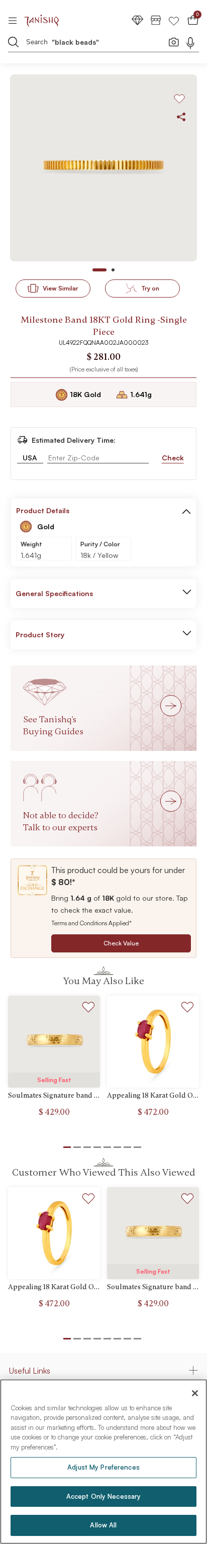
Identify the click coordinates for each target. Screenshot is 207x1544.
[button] (186, 511)
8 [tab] (137, 1338)
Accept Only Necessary (103, 1496)
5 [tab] (107, 1338)
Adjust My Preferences (103, 1467)
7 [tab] (127, 1338)
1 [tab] (67, 1338)
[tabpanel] (103, 167)
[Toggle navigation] (16, 20)
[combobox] (96, 43)
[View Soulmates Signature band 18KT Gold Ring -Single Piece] (54, 1042)
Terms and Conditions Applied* (91, 923)
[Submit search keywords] (14, 41)
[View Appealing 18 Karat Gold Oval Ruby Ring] (153, 1042)
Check (173, 457)
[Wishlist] (174, 20)
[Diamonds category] (138, 20)
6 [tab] (117, 1338)
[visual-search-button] (173, 41)
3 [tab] (87, 1338)
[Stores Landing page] (156, 20)
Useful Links (29, 1371)
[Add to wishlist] (88, 1008)
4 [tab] (97, 1338)
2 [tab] (77, 1338)
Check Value (121, 943)
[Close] (195, 1393)
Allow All (103, 1525)
